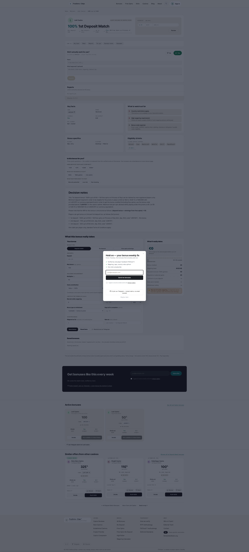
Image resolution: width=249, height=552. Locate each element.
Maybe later (125, 297)
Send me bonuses (124, 277)
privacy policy (131, 282)
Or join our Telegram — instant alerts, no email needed (125, 292)
